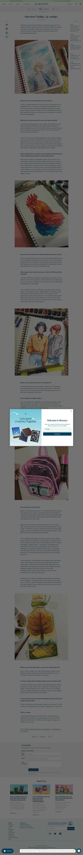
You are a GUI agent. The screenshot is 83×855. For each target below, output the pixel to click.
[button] (79, 851)
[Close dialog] (71, 411)
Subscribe (57, 434)
